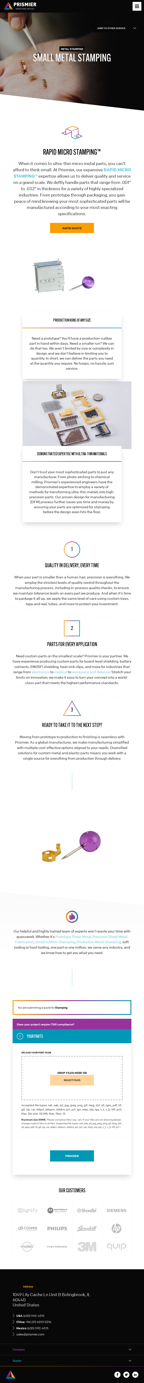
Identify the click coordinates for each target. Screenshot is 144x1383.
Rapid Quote (72, 228)
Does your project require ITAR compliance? (45, 1024)
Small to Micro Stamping (55, 942)
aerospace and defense (91, 672)
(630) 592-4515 (30, 1316)
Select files (72, 1080)
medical (60, 672)
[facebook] (117, 1375)
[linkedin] (135, 1375)
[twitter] (126, 1375)
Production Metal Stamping (99, 942)
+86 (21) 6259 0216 (33, 1322)
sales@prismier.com (30, 1334)
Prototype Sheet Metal (73, 936)
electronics (41, 672)
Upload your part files (36, 1052)
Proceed (72, 1156)
